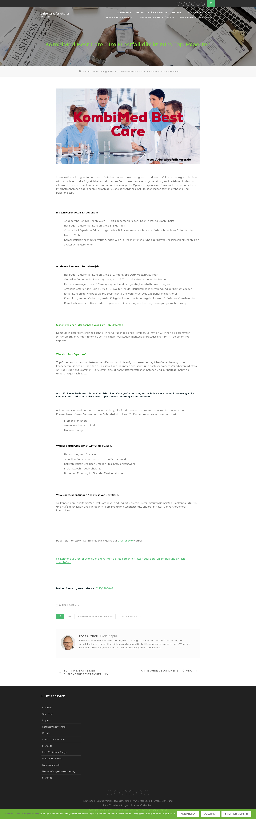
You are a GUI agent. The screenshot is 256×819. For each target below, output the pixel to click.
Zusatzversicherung (131, 616)
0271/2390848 (104, 588)
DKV (70, 616)
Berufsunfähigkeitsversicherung (183, 4)
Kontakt (46, 733)
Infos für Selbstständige (198, 4)
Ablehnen (210, 813)
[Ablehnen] (252, 813)
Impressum (48, 720)
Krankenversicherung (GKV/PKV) (95, 616)
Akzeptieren (188, 813)
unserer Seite (126, 540)
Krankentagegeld (188, 4)
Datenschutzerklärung (53, 726)
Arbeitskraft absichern (203, 4)
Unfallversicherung (193, 4)
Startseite (178, 4)
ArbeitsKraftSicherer (55, 13)
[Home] (80, 71)
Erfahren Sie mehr (236, 813)
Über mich (47, 714)
